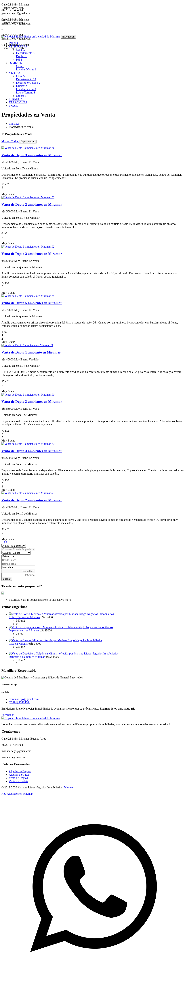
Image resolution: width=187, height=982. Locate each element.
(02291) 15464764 (19, 702)
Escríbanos (7, 714)
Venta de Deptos (18, 777)
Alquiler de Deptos (20, 771)
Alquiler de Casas (19, 774)
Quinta (21, 95)
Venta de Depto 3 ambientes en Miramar (31, 155)
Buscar (6, 578)
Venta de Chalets (18, 781)
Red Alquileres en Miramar (17, 793)
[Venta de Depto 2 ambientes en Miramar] (26, 197)
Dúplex (21, 56)
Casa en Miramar (18, 643)
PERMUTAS (16, 99)
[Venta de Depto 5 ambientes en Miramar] (26, 296)
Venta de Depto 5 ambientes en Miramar (31, 303)
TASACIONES (18, 102)
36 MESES (15, 62)
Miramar (69, 787)
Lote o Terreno (25, 92)
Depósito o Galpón (28, 82)
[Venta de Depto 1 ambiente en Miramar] (25, 345)
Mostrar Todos (10, 141)
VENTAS (14, 72)
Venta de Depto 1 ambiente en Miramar (31, 352)
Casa (20, 49)
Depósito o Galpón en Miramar (27, 656)
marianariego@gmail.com (24, 699)
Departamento (25, 53)
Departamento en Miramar (24, 630)
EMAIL (13, 105)
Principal (14, 123)
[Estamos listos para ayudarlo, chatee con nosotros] (93, 978)
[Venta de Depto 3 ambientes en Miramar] (26, 147)
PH (19, 59)
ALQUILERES (18, 46)
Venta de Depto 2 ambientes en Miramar (31, 204)
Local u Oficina (26, 69)
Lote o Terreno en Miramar (24, 617)
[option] (93, 15)
